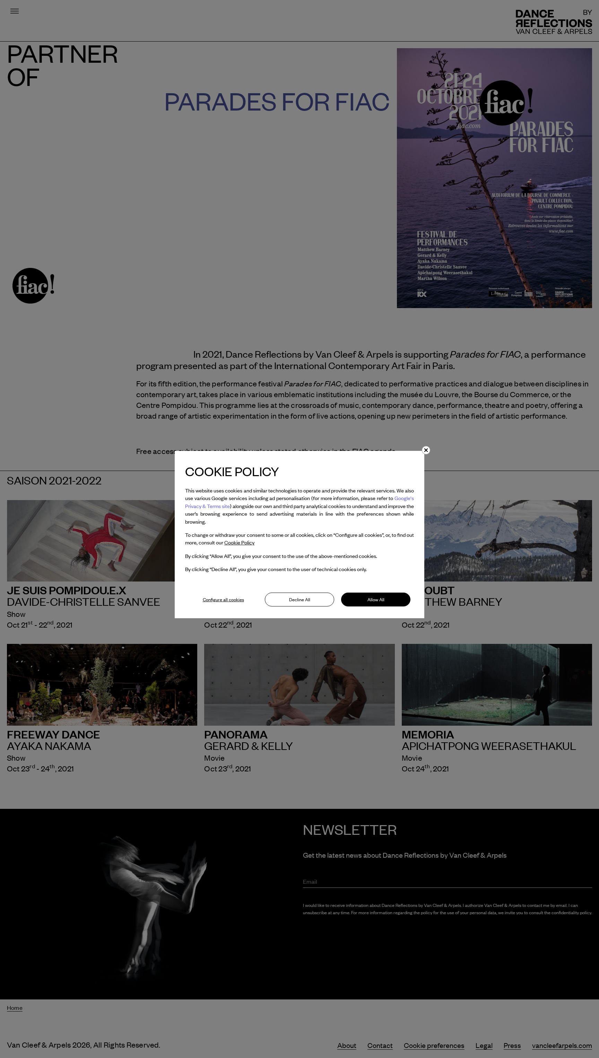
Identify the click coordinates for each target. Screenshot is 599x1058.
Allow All (375, 599)
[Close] (426, 450)
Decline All (299, 599)
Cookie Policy (239, 542)
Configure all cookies (223, 599)
